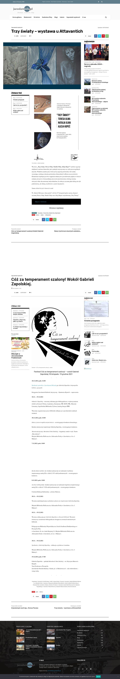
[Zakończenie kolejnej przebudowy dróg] (87, 90)
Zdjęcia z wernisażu (40, 202)
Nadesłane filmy (87, 62)
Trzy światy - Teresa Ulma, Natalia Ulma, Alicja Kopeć (49, 213)
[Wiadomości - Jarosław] (25, 665)
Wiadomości (94, 79)
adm (17, 35)
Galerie (93, 96)
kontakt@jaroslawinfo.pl (54, 670)
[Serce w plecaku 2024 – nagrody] (96, 52)
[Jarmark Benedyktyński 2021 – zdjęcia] (20, 632)
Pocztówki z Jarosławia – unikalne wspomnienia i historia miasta (34, 647)
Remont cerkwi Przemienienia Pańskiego (100, 81)
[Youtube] (90, 669)
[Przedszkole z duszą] (20, 639)
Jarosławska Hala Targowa (63, 630)
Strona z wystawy (56, 208)
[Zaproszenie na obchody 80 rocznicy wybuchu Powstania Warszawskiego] (87, 109)
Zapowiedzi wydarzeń (16, 27)
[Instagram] (82, 669)
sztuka (42, 215)
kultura (37, 215)
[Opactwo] (51, 639)
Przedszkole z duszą (31, 637)
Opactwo (58, 637)
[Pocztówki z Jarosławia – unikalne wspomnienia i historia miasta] (20, 647)
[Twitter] (102, 2)
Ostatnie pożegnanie (18, 99)
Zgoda (98, 676)
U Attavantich (48, 215)
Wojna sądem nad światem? (18, 111)
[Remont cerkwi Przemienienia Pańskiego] (87, 82)
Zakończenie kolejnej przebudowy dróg (98, 90)
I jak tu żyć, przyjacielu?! (20, 105)
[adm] (12, 36)
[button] (106, 17)
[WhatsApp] (107, 36)
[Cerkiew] (51, 647)
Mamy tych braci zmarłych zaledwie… (67, 231)
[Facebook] (98, 2)
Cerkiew (58, 645)
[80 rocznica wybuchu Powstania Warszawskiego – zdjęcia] (87, 99)
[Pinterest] (103, 36)
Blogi (14, 97)
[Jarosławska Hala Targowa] (51, 632)
